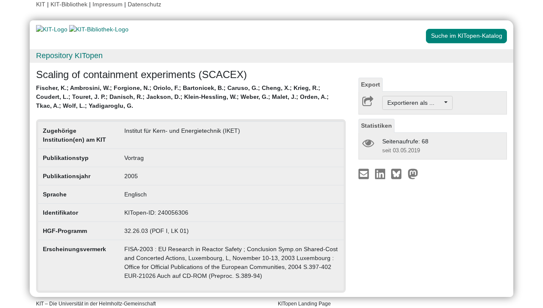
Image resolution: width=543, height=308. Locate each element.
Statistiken (376, 125)
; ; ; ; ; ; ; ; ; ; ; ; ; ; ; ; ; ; (182, 96)
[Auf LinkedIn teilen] (381, 173)
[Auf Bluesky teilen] (398, 173)
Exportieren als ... (415, 102)
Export (370, 84)
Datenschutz (144, 4)
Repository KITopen (69, 55)
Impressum (107, 4)
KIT (40, 4)
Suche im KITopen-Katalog (466, 35)
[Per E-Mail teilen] (364, 173)
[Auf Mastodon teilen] (413, 173)
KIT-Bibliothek (69, 4)
